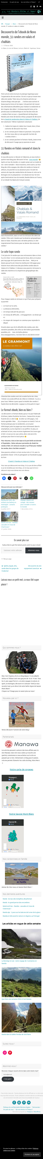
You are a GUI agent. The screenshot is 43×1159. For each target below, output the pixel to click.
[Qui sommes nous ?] (21, 662)
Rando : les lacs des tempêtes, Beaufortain (17, 899)
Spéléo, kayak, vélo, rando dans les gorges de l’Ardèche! (10, 568)
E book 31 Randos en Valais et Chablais (21, 461)
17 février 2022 (8, 45)
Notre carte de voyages (21, 769)
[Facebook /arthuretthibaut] (31, 6)
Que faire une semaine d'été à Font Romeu (16, 999)
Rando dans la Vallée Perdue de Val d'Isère (16, 1034)
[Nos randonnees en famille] (21, 874)
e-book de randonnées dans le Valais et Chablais (20, 119)
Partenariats (4, 2)
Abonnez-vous (33, 550)
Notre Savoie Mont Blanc (21, 814)
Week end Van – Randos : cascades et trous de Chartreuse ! (9, 525)
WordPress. (37, 1112)
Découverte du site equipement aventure (32, 567)
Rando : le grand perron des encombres (16, 902)
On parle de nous (14, 2)
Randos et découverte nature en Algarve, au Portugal (21, 916)
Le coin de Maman (12, 48)
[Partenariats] (21, 744)
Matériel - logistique (30, 48)
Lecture (21, 48)
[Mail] (40, 6)
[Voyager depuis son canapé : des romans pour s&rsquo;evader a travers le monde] (28, 494)
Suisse (38, 48)
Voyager (7, 24)
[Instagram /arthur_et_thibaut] (34, 6)
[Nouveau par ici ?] (21, 714)
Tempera (29, 1112)
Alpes (14, 24)
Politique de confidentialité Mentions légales (16, 1107)
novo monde (33, 160)
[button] (13, 287)
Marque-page (7, 559)
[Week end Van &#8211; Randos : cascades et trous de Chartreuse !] (9, 517)
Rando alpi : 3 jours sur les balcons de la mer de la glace (21, 912)
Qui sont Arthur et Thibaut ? (28, 2)
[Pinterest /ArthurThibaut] (37, 6)
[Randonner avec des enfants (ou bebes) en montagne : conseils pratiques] (9, 494)
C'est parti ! (8, 1079)
